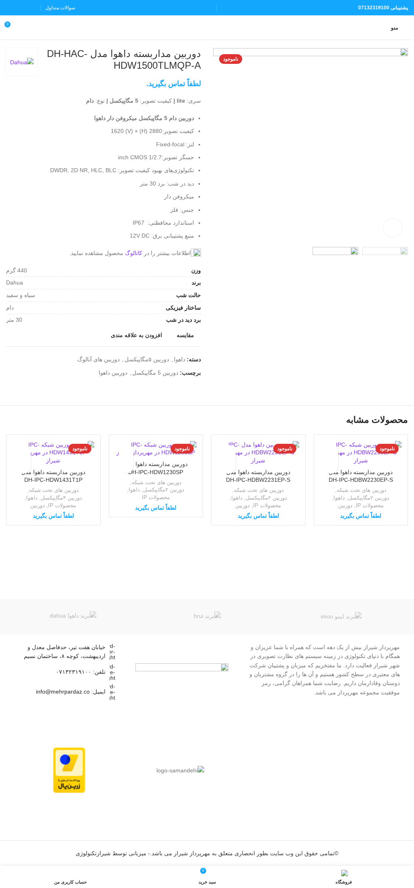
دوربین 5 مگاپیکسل (155, 372)
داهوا (179, 359)
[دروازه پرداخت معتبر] (69, 770)
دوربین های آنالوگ (98, 359)
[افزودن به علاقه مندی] (331, 452)
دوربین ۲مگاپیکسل (368, 498)
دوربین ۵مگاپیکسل (147, 359)
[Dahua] (73, 617)
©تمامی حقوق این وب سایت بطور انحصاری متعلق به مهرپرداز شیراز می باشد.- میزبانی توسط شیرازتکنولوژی (207, 853)
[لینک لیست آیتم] (66, 672)
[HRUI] (207, 617)
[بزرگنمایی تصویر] (393, 228)
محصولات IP (370, 505)
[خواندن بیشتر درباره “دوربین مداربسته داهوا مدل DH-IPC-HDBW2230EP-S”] (331, 466)
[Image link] (181, 671)
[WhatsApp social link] (11, 7)
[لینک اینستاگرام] (32, 7)
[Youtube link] (21, 7)
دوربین (345, 505)
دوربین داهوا (113, 372)
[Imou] (341, 617)
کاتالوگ (133, 253)
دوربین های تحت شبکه (362, 490)
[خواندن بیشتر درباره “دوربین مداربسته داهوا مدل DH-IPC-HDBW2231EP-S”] (229, 466)
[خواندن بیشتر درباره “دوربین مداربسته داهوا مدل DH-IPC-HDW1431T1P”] (24, 466)
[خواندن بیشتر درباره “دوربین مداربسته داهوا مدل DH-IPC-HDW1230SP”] (126, 466)
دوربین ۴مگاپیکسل (61, 498)
